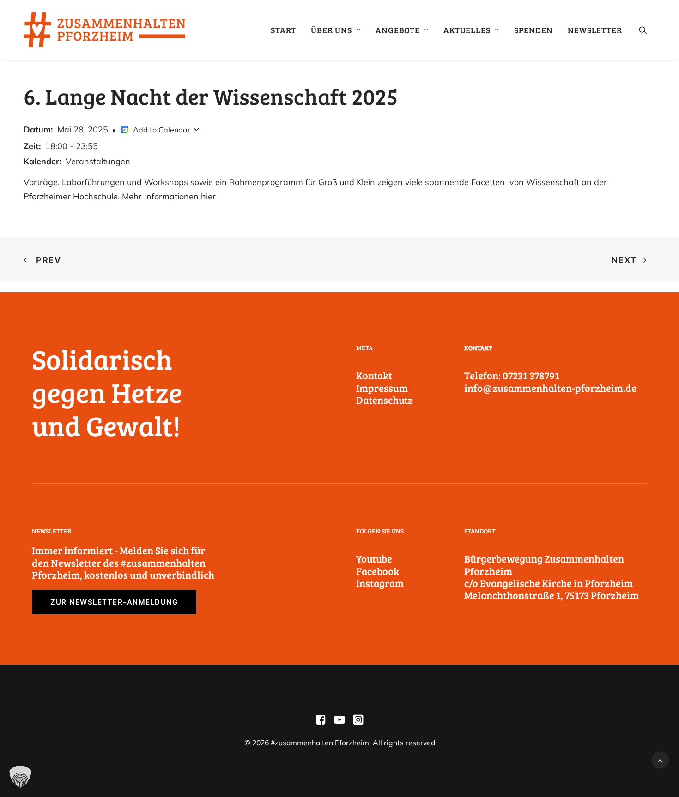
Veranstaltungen (98, 161)
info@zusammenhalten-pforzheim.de (550, 388)
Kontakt (374, 375)
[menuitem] (283, 30)
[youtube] (339, 721)
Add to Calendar (161, 129)
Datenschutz (384, 400)
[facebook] (321, 721)
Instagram (380, 583)
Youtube (374, 558)
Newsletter (595, 30)
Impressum (382, 388)
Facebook (377, 571)
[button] (647, 30)
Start (283, 30)
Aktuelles (467, 30)
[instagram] (358, 721)
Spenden (533, 30)
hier (208, 196)
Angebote (398, 30)
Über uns (331, 30)
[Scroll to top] (660, 759)
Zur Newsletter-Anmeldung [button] (114, 602)
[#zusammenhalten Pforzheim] (104, 29)
